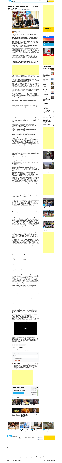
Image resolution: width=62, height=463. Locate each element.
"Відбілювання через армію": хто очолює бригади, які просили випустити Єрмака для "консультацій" (46, 107)
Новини (21, 1)
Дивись (44, 197)
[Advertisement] (25, 70)
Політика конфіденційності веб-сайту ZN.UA (49, 460)
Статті (24, 1)
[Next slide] (53, 3)
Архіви (19, 437)
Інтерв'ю (31, 1)
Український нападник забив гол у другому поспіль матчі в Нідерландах (48, 229)
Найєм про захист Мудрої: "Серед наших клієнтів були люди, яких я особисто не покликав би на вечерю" (47, 116)
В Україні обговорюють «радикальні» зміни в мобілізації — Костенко (46, 125)
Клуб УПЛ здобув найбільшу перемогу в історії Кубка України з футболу (48, 219)
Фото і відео (27, 1)
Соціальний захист (21, 447)
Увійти (45, 1)
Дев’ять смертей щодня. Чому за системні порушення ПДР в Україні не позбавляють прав (47, 111)
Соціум (44, 447)
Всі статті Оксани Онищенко (17, 347)
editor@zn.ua (26, 443)
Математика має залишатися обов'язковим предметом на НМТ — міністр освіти (46, 93)
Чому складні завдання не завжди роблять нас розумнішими (47, 69)
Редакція (20, 438)
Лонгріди (34, 1)
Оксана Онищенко (17, 31)
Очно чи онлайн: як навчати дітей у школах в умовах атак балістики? (48, 160)
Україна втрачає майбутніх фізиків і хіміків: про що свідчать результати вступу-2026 (47, 88)
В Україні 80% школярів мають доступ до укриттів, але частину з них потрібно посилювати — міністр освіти (47, 98)
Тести (37, 1)
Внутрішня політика (9, 447)
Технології (32, 448)
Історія (43, 448)
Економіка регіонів (9, 453)
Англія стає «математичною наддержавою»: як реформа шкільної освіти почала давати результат (46, 74)
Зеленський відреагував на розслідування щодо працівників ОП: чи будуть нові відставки (47, 121)
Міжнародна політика (10, 448)
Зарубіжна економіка (21, 448)
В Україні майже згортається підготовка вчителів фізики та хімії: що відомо (47, 83)
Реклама (20, 439)
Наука (32, 447)
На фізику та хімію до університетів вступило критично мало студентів (47, 79)
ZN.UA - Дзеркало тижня (48, 54)
